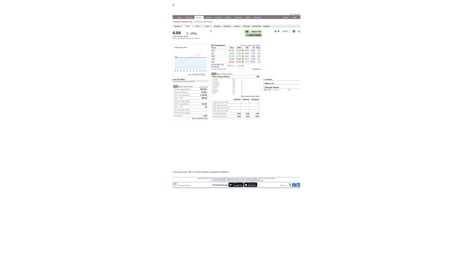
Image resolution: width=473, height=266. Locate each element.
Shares (199, 17)
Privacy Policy (222, 181)
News (207, 26)
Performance (256, 26)
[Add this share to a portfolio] (253, 35)
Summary (177, 26)
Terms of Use (214, 181)
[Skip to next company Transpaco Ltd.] (278, 31)
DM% (239, 48)
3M (194, 74)
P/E (247, 48)
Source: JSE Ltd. (195, 38)
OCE (213, 59)
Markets (189, 17)
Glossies (217, 26)
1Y (196, 74)
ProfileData (187, 185)
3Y (199, 74)
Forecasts (247, 26)
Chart (197, 26)
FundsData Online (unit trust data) (235, 179)
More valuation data (200, 118)
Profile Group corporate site (253, 179)
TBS (213, 50)
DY (254, 48)
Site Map (244, 181)
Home (180, 17)
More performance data (250, 96)
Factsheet (227, 26)
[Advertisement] (236, 150)
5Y (201, 74)
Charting (238, 17)
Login (294, 17)
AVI (212, 53)
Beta (258, 48)
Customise (256, 69)
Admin (286, 17)
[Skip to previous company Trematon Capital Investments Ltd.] (275, 31)
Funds (209, 17)
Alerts (248, 17)
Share (213, 48)
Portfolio (218, 17)
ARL (213, 62)
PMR (213, 56)
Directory (257, 17)
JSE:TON (267, 90)
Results (236, 26)
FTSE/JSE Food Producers (217, 66)
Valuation (266, 26)
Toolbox (228, 17)
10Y (204, 74)
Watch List (269, 83)
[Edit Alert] (211, 31)
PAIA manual (231, 181)
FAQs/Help (238, 181)
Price (232, 48)
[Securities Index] (299, 31)
